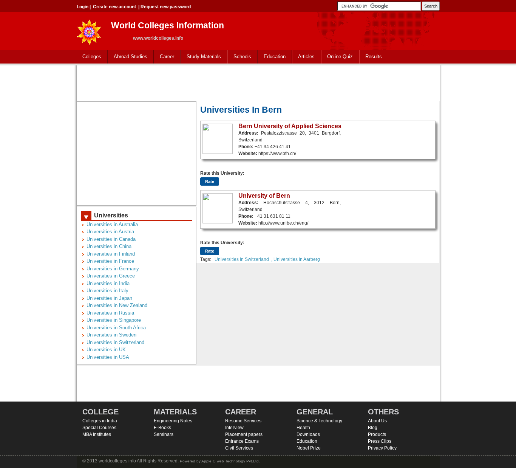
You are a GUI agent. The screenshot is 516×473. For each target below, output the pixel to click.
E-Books (162, 427)
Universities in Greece (111, 276)
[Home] (89, 30)
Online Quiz (340, 56)
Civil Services (239, 448)
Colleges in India (99, 420)
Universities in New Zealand (117, 305)
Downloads (308, 434)
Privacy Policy (382, 448)
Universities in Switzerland (115, 342)
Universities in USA (108, 357)
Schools (239, 57)
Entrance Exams (242, 441)
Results (373, 56)
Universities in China (109, 246)
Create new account (114, 6)
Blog (372, 427)
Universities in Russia (110, 313)
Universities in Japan (109, 298)
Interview (234, 427)
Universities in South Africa (116, 327)
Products (377, 434)
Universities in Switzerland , (243, 259)
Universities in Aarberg (296, 259)
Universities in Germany (113, 268)
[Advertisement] (258, 82)
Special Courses (99, 427)
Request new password (166, 6)
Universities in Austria (110, 231)
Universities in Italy (107, 290)
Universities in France (110, 261)
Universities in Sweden (111, 335)
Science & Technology (319, 420)
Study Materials (201, 57)
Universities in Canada (111, 239)
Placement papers (244, 434)
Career (164, 57)
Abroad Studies (127, 57)
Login (82, 6)
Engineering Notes (173, 420)
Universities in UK (106, 349)
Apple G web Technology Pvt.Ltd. (230, 461)
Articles (306, 56)
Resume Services (243, 420)
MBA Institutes (96, 434)
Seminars (163, 434)
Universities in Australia (112, 224)
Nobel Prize (309, 448)
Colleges (89, 57)
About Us (377, 420)
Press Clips (379, 441)
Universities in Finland (111, 254)
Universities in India (108, 283)
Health (303, 427)
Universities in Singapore (114, 320)
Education (272, 57)
